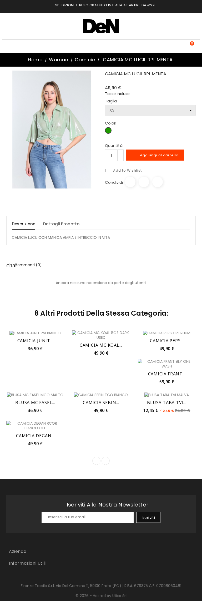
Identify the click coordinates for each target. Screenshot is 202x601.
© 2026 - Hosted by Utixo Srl (101, 595)
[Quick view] (47, 332)
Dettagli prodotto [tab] (61, 224)
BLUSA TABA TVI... (166, 402)
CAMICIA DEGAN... (35, 436)
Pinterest (157, 182)
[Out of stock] (155, 332)
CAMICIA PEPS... (167, 341)
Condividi (130, 182)
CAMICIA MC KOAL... (101, 345)
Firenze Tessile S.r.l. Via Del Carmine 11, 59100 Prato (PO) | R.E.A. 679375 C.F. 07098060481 (101, 585)
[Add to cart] (23, 332)
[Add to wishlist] (35, 332)
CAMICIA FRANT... (167, 374)
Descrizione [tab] (23, 224)
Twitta (144, 182)
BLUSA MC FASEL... (35, 402)
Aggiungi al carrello (155, 155)
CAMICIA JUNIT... (35, 341)
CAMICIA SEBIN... (101, 402)
